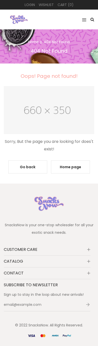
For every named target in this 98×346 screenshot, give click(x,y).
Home (33, 41)
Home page (70, 166)
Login (30, 5)
